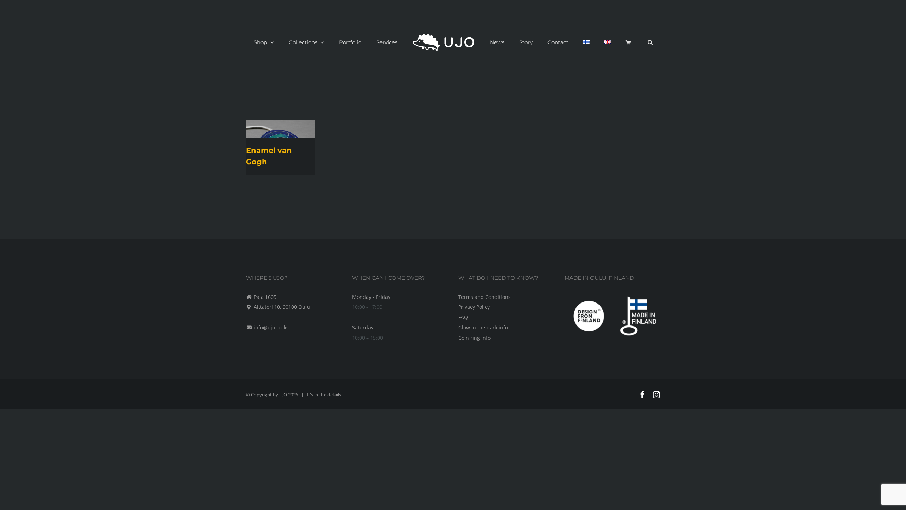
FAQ (463, 317)
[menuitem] (567, 42)
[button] (612, 42)
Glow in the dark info (483, 327)
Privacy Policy (474, 307)
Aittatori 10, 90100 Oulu (282, 307)
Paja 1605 (265, 297)
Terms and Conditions (484, 297)
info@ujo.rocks (271, 327)
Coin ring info (474, 337)
